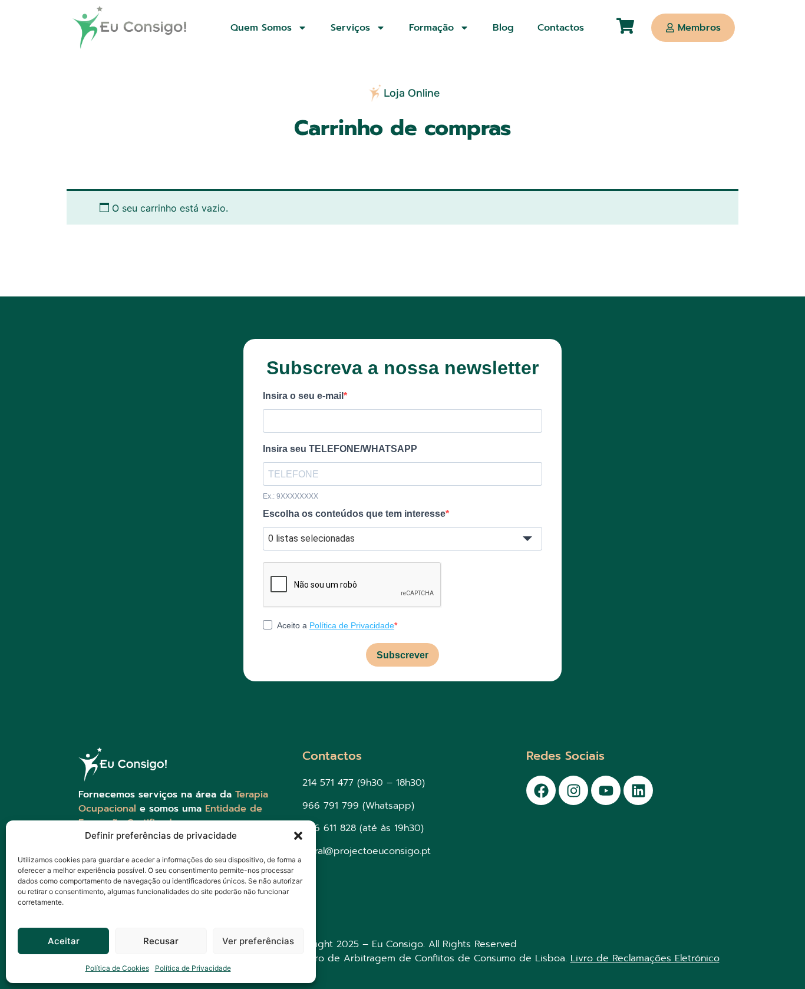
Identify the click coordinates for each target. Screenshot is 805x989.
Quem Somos (261, 28)
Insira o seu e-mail (303, 396)
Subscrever (402, 655)
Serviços (350, 28)
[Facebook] (541, 790)
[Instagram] (573, 790)
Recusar (161, 941)
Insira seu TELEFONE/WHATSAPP (340, 449)
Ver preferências (258, 941)
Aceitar (64, 941)
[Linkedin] (638, 790)
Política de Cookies (117, 968)
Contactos (560, 28)
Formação (431, 28)
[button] (298, 836)
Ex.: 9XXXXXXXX (290, 496)
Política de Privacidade (193, 968)
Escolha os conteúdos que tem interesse (354, 514)
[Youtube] (606, 790)
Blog (503, 28)
